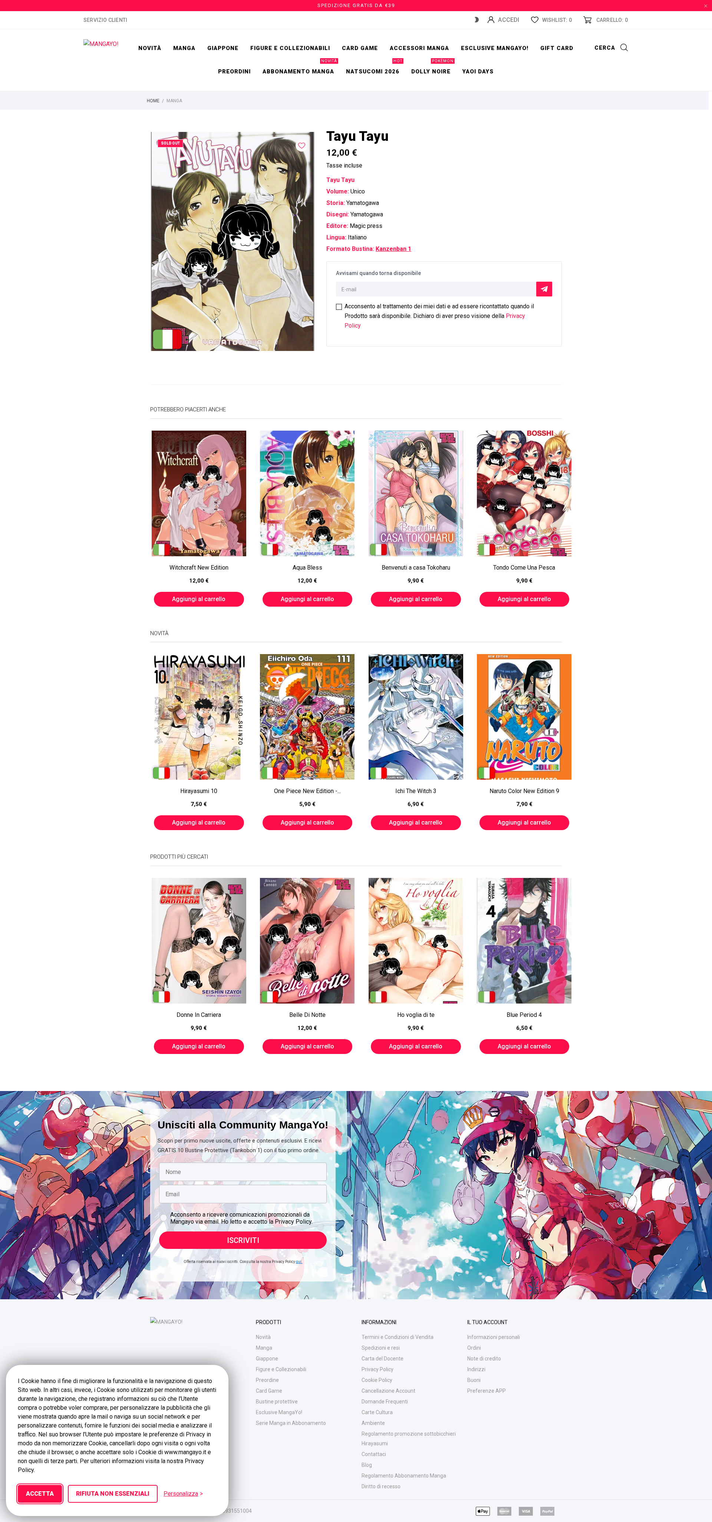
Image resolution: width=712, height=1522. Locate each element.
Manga (184, 48)
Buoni (474, 1380)
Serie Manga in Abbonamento (291, 1423)
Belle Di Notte (307, 1014)
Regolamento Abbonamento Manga (404, 1476)
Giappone (222, 48)
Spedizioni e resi (381, 1348)
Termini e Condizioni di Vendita (398, 1337)
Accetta (40, 1493)
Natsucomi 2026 (374, 67)
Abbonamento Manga (300, 67)
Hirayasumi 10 (198, 791)
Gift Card (556, 48)
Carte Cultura (377, 1412)
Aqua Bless (307, 567)
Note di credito (484, 1359)
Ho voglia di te (416, 1014)
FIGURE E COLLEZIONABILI (290, 48)
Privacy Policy (377, 1369)
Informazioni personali (493, 1337)
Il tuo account (487, 1322)
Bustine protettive (277, 1402)
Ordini (474, 1348)
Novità (149, 48)
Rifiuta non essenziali (112, 1493)
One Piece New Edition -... (307, 791)
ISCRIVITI (243, 1240)
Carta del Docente (382, 1359)
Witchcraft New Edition (198, 567)
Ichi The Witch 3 (415, 791)
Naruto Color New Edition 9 (524, 791)
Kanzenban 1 (393, 248)
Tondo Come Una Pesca (524, 567)
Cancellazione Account (388, 1391)
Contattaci (374, 1454)
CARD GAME (360, 48)
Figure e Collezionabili (281, 1369)
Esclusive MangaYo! (494, 48)
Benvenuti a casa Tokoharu (416, 567)
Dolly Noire (432, 67)
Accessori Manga (419, 48)
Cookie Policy (377, 1380)
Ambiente (373, 1423)
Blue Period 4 (524, 1014)
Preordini (234, 71)
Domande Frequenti (385, 1402)
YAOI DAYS (478, 71)
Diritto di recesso (381, 1486)
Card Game (269, 1391)
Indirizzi (476, 1369)
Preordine (267, 1380)
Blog (367, 1465)
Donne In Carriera (199, 1014)
